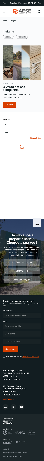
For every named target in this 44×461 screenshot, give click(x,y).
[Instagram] (13, 407)
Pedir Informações (22, 279)
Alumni (5, 3)
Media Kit (6, 449)
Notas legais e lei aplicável (12, 456)
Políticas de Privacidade (30, 357)
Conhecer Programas (22, 262)
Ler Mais (9, 104)
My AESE (32, 3)
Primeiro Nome (8, 310)
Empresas (22, 3)
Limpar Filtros (35, 138)
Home (5, 20)
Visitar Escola (22, 271)
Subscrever (10, 349)
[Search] (39, 12)
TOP (37, 225)
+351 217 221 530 (13, 379)
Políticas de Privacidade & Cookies (15, 452)
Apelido (5, 321)
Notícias (8, 37)
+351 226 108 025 (13, 395)
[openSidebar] (4, 12)
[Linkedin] (5, 407)
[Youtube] (21, 407)
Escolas (13, 3)
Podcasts (22, 37)
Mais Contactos (9, 399)
